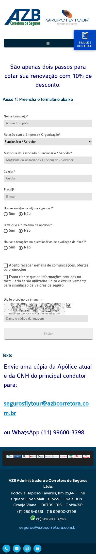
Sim (12, 214)
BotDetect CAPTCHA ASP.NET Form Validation (34, 313)
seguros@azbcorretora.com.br (48, 527)
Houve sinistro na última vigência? (28, 208)
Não (27, 214)
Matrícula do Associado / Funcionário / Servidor (37, 153)
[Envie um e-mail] (17, 548)
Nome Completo (15, 116)
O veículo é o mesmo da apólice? (27, 225)
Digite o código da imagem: (23, 299)
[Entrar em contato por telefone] (6, 549)
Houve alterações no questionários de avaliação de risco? (44, 242)
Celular (9, 171)
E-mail (8, 190)
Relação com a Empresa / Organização (31, 134)
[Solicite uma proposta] (27, 548)
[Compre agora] (37, 548)
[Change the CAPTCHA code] (68, 305)
